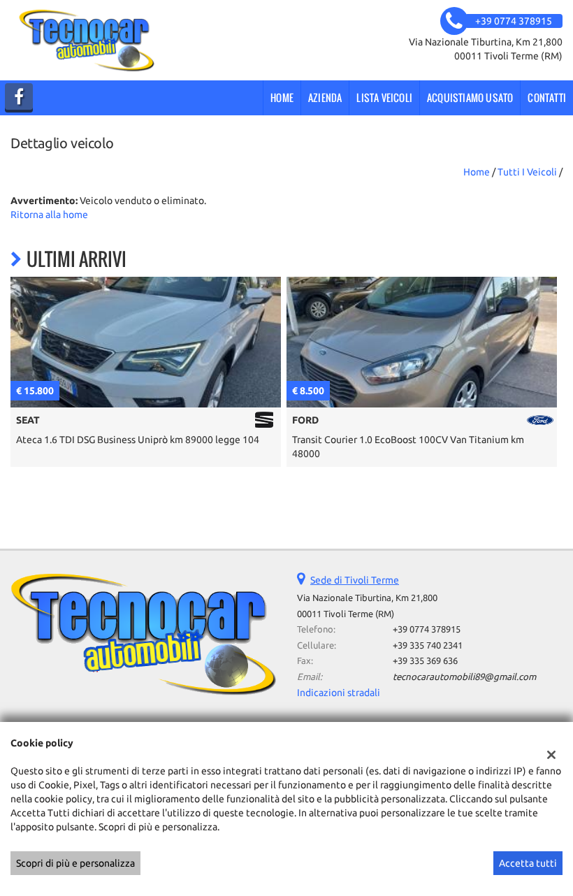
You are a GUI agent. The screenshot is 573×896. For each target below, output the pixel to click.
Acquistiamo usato (470, 97)
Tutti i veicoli (527, 172)
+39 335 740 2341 (428, 645)
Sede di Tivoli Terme (354, 580)
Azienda (325, 97)
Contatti (547, 97)
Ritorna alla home (49, 214)
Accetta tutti (528, 863)
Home (281, 97)
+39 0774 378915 (426, 629)
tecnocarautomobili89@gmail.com (464, 677)
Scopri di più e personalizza (75, 863)
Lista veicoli (384, 97)
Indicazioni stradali (338, 692)
